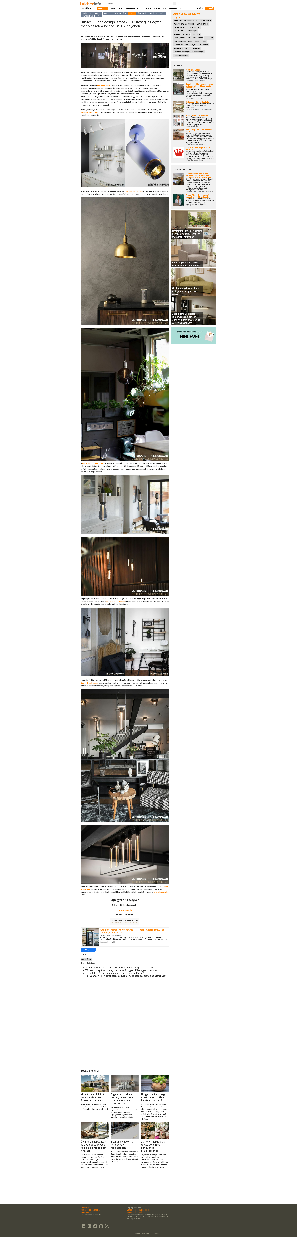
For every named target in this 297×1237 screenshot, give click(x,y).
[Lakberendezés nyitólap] (90, 3)
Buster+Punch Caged (89, 683)
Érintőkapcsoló (194, 27)
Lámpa (132, 13)
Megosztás (89, 950)
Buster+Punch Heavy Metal (93, 463)
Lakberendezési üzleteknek (138, 1210)
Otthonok (146, 8)
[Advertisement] (125, 995)
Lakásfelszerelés (157, 13)
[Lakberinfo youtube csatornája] (101, 1226)
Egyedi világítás (180, 27)
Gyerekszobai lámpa (182, 34)
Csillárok (191, 24)
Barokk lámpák (205, 20)
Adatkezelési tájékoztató (91, 1210)
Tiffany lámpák (198, 52)
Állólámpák (178, 20)
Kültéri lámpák (193, 41)
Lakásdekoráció (120, 13)
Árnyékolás (142, 13)
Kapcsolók (195, 34)
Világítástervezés (181, 55)
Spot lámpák (195, 48)
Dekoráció (102, 8)
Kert (121, 8)
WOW (164, 8)
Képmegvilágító (180, 38)
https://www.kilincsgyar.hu (110, 935)
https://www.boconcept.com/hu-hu (199, 109)
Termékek (199, 8)
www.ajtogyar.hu (125, 910)
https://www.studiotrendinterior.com (199, 192)
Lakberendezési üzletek (186, 13)
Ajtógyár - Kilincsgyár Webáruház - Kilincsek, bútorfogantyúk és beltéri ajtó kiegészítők (132, 931)
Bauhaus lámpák (180, 24)
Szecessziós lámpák (182, 52)
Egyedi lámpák (202, 24)
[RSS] (107, 1226)
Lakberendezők (176, 8)
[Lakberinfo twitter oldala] (95, 1226)
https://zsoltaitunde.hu (194, 206)
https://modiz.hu (192, 126)
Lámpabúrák (178, 45)
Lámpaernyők (190, 45)
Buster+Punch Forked (134, 191)
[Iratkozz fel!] (193, 344)
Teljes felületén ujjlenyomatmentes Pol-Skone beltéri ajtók (115, 973)
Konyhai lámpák (180, 41)
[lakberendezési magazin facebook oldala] (83, 1226)
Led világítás (203, 45)
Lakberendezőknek (134, 1212)
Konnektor (208, 38)
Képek (98, 16)
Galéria (113, 8)
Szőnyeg (107, 13)
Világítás (177, 17)
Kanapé (210, 8)
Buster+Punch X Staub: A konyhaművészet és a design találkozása (119, 967)
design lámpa (86, 959)
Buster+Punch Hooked (115, 601)
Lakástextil (86, 13)
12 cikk (112, 942)
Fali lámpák (192, 31)
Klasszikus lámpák (195, 38)
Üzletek (188, 8)
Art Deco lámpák (191, 20)
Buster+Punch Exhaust (90, 112)
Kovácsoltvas (87, 16)
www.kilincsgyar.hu (160, 892)
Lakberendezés (132, 8)
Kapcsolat (85, 1208)
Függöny (98, 13)
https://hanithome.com (194, 98)
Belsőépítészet (88, 8)
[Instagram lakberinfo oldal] (89, 1226)
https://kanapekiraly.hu (194, 160)
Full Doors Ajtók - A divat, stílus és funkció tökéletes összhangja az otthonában (125, 975)
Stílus (157, 8)
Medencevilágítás (181, 48)
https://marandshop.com (195, 144)
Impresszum (86, 1212)
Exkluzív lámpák (180, 31)
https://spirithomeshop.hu (195, 81)
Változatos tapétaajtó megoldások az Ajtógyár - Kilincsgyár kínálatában (121, 970)
